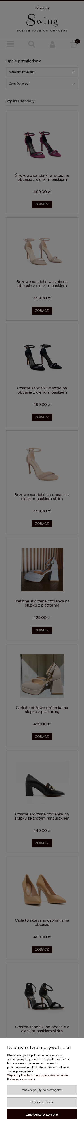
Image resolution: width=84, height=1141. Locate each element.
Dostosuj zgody (42, 1102)
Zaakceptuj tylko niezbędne (42, 1090)
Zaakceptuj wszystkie (42, 1114)
